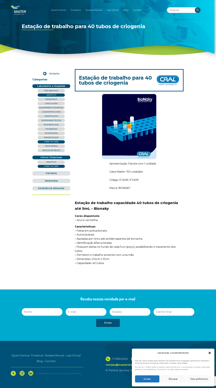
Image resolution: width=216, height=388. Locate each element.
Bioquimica (51, 99)
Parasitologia (51, 137)
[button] (209, 352)
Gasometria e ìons (51, 112)
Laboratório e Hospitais (51, 86)
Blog (125, 10)
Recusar (173, 379)
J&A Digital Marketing (71, 373)
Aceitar (147, 379)
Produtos (76, 10)
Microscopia (51, 133)
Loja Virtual (112, 10)
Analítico (51, 95)
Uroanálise (51, 129)
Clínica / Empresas (51, 157)
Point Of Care (51, 142)
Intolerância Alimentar (51, 188)
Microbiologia (51, 125)
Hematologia (51, 116)
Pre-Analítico (51, 91)
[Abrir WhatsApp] (8, 380)
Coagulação (51, 103)
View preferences (199, 379)
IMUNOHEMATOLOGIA (51, 120)
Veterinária (51, 180)
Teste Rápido (51, 146)
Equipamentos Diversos (51, 107)
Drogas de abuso (51, 150)
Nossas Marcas (94, 10)
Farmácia (51, 173)
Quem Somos (58, 10)
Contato (137, 10)
